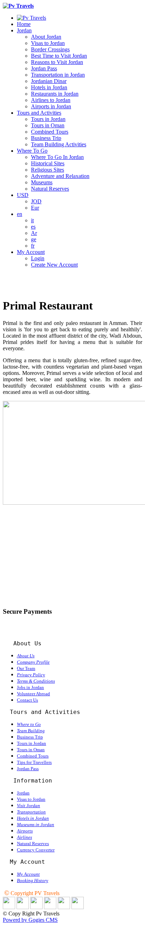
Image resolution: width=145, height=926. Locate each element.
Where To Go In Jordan (57, 157)
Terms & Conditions (36, 681)
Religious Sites (47, 170)
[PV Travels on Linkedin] (9, 907)
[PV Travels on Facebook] (23, 907)
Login (37, 258)
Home (24, 24)
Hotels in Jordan (49, 87)
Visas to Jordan (48, 43)
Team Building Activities (58, 144)
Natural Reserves (50, 189)
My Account (31, 252)
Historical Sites (47, 163)
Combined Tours (49, 132)
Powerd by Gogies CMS (30, 920)
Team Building (31, 730)
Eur (35, 208)
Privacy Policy (31, 674)
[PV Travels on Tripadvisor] (50, 907)
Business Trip (46, 138)
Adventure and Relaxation (60, 176)
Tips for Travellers (34, 762)
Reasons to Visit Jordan (57, 62)
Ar (34, 233)
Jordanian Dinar (49, 81)
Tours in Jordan (48, 119)
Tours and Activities (39, 113)
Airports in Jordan (51, 106)
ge (33, 239)
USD (23, 195)
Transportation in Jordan (58, 75)
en (19, 214)
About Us (25, 655)
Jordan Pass (44, 68)
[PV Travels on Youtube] (77, 907)
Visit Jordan (28, 805)
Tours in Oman (47, 125)
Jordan (24, 30)
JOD (36, 201)
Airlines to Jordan (50, 100)
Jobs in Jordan (30, 687)
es (33, 227)
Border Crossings (50, 49)
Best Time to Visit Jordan (59, 56)
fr (32, 246)
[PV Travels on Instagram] (64, 907)
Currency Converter (36, 849)
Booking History (32, 880)
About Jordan (46, 37)
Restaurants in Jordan (54, 94)
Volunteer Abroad (33, 693)
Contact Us (27, 700)
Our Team (26, 668)
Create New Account (54, 265)
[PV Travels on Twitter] (36, 907)
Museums (41, 182)
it (32, 220)
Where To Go (32, 151)
